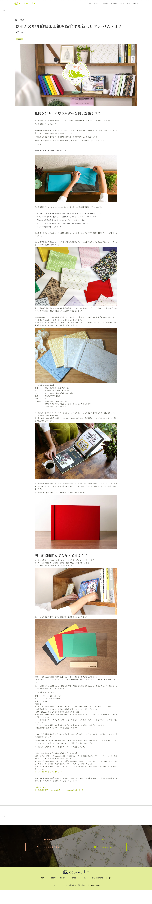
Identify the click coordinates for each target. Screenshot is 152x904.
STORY (96, 3)
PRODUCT (104, 3)
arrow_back (4, 10)
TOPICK (88, 3)
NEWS (122, 3)
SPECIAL (114, 3)
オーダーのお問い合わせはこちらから (49, 772)
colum (19, 39)
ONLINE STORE (132, 3)
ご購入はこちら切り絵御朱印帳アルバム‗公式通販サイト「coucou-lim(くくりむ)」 (60, 788)
